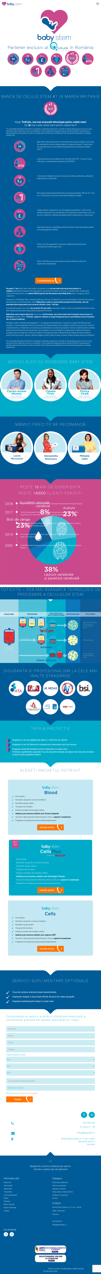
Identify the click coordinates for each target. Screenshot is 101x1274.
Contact (6, 1211)
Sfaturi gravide (9, 1204)
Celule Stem (8, 1189)
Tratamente (8, 1192)
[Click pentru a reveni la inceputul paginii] (50, 1161)
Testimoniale (8, 1185)
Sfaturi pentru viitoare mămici (62, 1192)
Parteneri (7, 1201)
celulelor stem (73, 291)
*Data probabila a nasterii (16, 1055)
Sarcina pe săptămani (60, 1182)
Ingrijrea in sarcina (59, 1189)
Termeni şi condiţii (54, 1269)
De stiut (55, 1198)
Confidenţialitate (66, 1269)
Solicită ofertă (47, 827)
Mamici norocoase (10, 1207)
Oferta (6, 1198)
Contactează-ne (45, 280)
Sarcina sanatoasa (59, 1185)
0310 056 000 (89, 1123)
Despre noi (7, 1182)
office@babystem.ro (86, 1133)
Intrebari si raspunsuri (60, 1195)
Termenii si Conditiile (29, 1093)
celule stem (49, 125)
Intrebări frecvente (78, 1269)
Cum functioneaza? (10, 1195)
